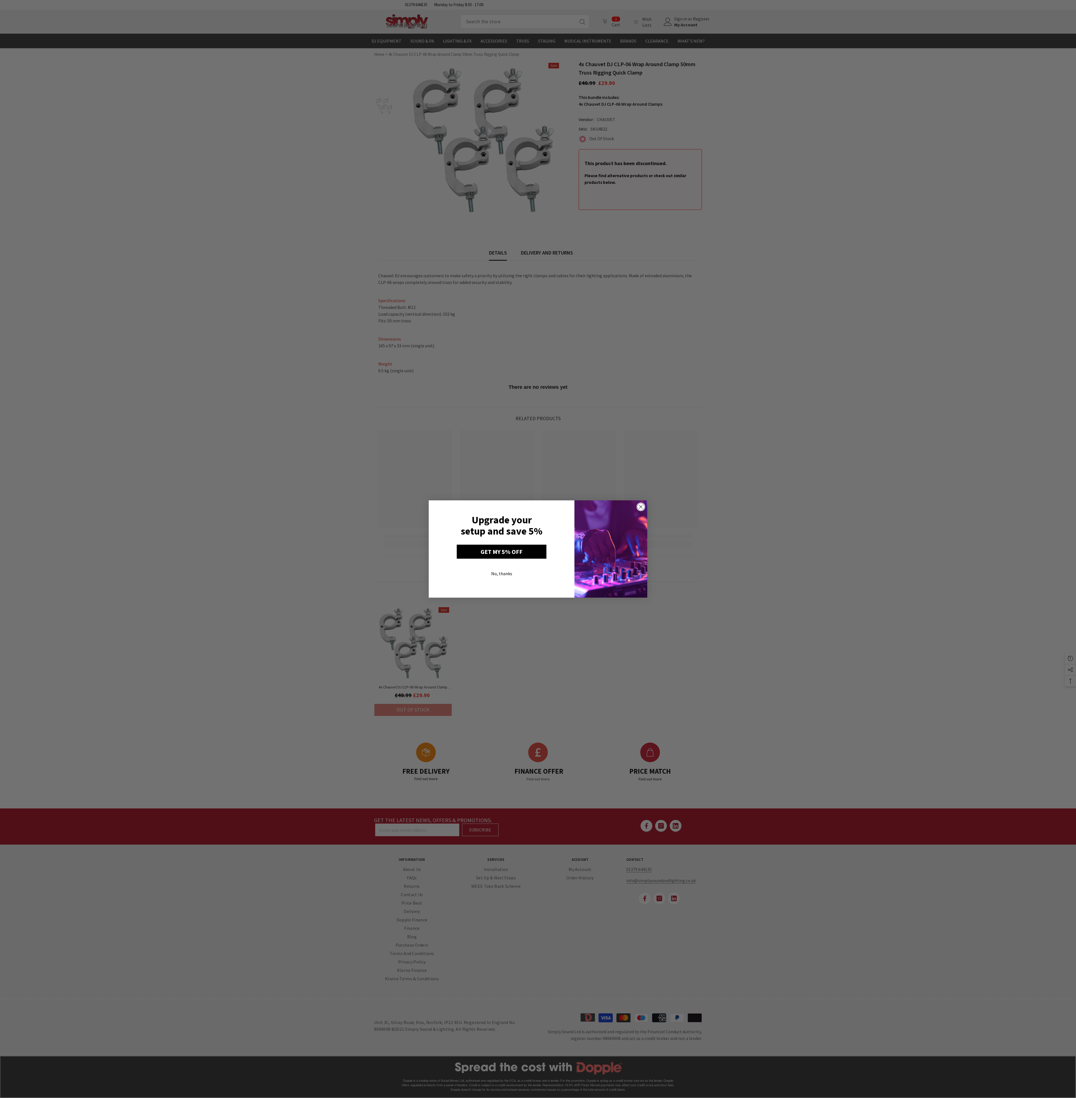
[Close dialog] (640, 506)
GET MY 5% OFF (502, 552)
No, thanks (501, 573)
